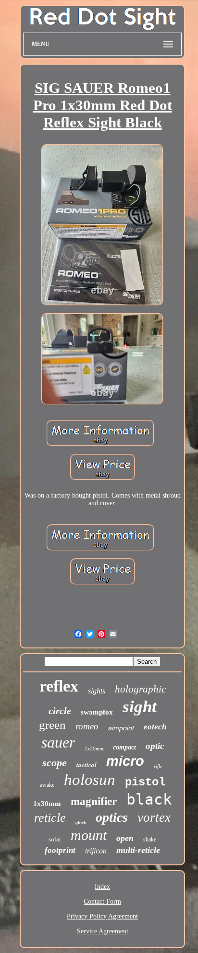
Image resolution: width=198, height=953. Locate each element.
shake (149, 839)
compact (124, 747)
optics (112, 817)
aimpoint (121, 728)
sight (140, 706)
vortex (154, 817)
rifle (158, 766)
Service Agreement (102, 931)
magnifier (94, 801)
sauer (58, 742)
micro (125, 761)
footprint (60, 850)
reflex (58, 686)
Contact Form (102, 901)
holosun (89, 779)
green (52, 724)
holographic (140, 689)
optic (155, 746)
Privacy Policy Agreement (102, 916)
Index (102, 886)
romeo (87, 726)
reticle (50, 818)
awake (47, 785)
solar (55, 839)
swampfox (97, 712)
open (125, 838)
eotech (155, 726)
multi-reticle (138, 850)
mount (89, 835)
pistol (145, 782)
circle (60, 710)
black (149, 799)
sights (96, 691)
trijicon (96, 851)
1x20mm (94, 748)
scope (54, 763)
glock (80, 822)
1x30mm (47, 803)
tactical (86, 764)
